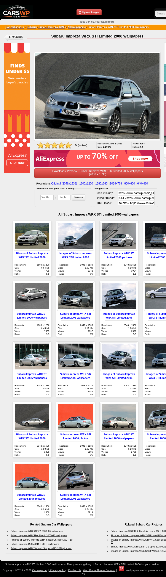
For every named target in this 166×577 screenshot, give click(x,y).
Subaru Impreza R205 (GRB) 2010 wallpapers (35, 544)
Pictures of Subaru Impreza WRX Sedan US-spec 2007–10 (41, 539)
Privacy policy (57, 570)
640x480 (142, 183)
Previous (16, 37)
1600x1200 (86, 183)
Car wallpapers (14, 27)
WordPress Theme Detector (99, 570)
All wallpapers (76, 27)
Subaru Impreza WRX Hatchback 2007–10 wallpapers (39, 535)
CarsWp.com (39, 570)
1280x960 (101, 183)
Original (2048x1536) (64, 183)
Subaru (31, 27)
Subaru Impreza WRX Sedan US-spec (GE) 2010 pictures (41, 548)
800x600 (129, 183)
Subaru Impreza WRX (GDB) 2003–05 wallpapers (37, 531)
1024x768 (116, 183)
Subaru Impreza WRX (51, 27)
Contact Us (74, 570)
